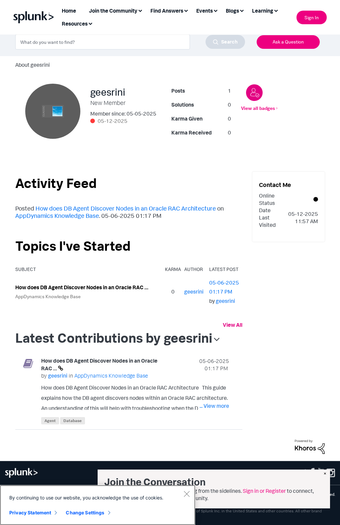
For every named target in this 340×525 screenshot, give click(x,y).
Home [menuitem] (69, 10)
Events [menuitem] (204, 10)
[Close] (186, 493)
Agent (50, 420)
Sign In (311, 17)
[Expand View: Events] (215, 10)
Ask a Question (288, 41)
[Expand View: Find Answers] (186, 10)
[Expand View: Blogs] (241, 10)
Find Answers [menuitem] (166, 10)
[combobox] (130, 41)
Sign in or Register (264, 490)
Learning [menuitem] (262, 10)
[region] (97, 505)
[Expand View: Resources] (90, 23)
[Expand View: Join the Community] (140, 10)
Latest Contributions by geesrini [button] (113, 337)
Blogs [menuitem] (232, 10)
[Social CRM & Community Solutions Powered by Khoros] (310, 446)
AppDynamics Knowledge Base (57, 215)
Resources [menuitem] (75, 23)
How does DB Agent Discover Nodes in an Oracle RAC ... (81, 287)
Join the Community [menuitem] (113, 10)
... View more (214, 405)
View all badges (258, 108)
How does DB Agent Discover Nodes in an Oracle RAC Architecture (126, 208)
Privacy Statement (30, 512)
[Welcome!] (254, 92)
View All (232, 324)
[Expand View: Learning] (276, 10)
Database (72, 420)
